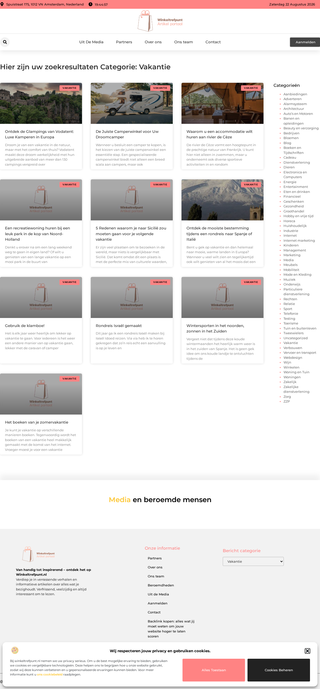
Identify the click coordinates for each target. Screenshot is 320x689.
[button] (307, 650)
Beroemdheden (161, 585)
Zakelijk (290, 382)
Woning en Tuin (297, 372)
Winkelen (292, 367)
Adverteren (293, 99)
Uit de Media (158, 594)
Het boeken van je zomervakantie (36, 422)
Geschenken (294, 201)
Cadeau (290, 157)
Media (289, 260)
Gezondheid (294, 206)
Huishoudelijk (295, 226)
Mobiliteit (291, 270)
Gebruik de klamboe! (24, 325)
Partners (124, 42)
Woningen (292, 377)
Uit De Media (91, 42)
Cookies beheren (279, 670)
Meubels (291, 265)
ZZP (287, 401)
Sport (288, 309)
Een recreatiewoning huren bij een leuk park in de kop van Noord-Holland (37, 234)
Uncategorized (296, 338)
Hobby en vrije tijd (299, 216)
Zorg (287, 397)
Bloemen (291, 138)
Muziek (290, 279)
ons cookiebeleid (49, 674)
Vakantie (291, 343)
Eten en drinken (297, 192)
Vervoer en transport (300, 353)
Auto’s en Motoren (298, 114)
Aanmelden (158, 603)
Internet (290, 235)
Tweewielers (294, 333)
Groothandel (294, 211)
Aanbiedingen (295, 94)
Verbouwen (293, 348)
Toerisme (291, 323)
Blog (287, 143)
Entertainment (296, 187)
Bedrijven (292, 133)
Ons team (183, 42)
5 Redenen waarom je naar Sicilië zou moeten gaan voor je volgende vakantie (131, 234)
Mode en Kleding (298, 274)
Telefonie (291, 313)
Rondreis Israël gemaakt (119, 325)
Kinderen (291, 245)
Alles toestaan (214, 670)
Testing (289, 318)
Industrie (291, 231)
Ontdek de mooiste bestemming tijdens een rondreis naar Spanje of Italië (219, 234)
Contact (213, 42)
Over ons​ (153, 42)
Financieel (292, 196)
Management (295, 250)
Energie (290, 182)
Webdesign (293, 358)
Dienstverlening (297, 162)
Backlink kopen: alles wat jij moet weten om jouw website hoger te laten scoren (171, 628)
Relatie (289, 304)
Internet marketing (299, 240)
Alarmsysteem (295, 104)
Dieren (289, 167)
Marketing (292, 255)
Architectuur (294, 109)
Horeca (289, 221)
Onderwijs (292, 284)
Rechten (290, 299)
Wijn (287, 362)
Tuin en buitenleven (300, 328)
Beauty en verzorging (301, 128)
